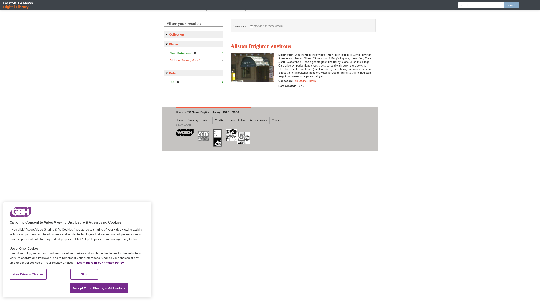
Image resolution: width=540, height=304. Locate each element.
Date (172, 73)
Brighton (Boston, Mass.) (185, 60)
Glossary (193, 120)
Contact (276, 120)
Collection (176, 34)
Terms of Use (236, 120)
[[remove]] (195, 52)
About (206, 120)
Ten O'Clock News (304, 81)
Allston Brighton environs (261, 46)
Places (174, 44)
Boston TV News (18, 5)
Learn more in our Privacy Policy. (100, 262)
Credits (219, 120)
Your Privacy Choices (28, 274)
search (511, 5)
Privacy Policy (258, 120)
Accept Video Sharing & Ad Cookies (99, 288)
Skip (84, 274)
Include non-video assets (268, 25)
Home (179, 120)
